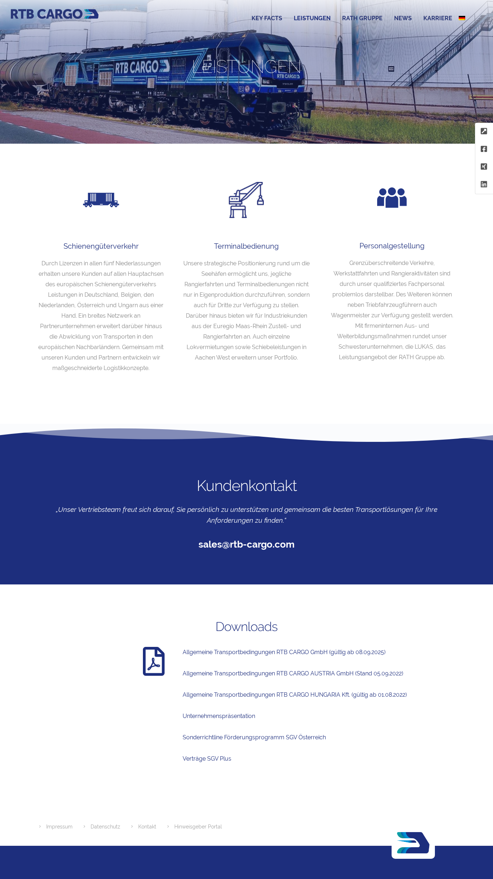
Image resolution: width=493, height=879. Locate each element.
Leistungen (312, 18)
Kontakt (147, 827)
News (403, 18)
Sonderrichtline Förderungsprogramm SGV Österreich (254, 737)
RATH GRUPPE (362, 18)
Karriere (437, 18)
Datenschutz (105, 827)
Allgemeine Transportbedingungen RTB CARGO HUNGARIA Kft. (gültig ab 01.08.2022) (295, 694)
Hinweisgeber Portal (198, 827)
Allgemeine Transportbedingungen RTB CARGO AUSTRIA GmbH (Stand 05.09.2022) (293, 673)
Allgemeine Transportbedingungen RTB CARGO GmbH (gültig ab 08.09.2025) (284, 652)
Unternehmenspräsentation (219, 716)
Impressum (59, 827)
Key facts (267, 18)
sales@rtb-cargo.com (246, 544)
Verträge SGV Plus (207, 758)
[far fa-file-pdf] (154, 661)
